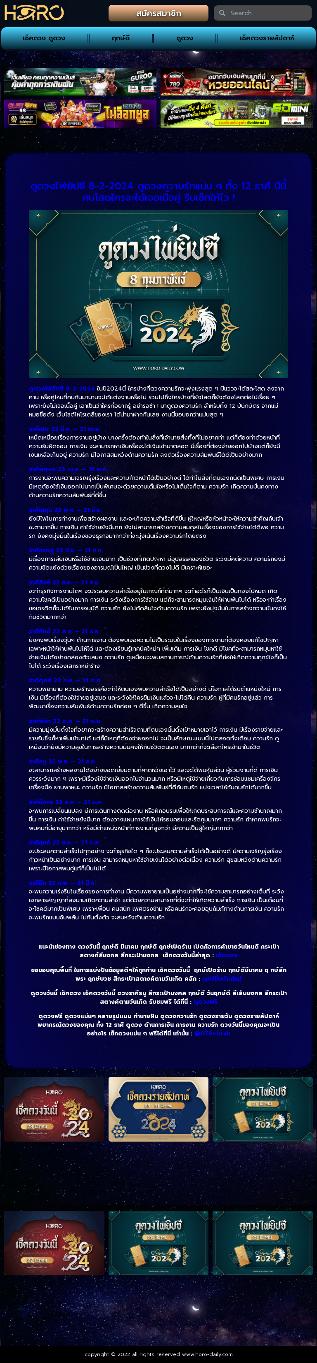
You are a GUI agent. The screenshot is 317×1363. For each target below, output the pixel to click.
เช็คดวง (226, 955)
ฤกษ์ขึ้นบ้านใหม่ (221, 979)
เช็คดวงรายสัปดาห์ (267, 38)
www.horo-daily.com (207, 1354)
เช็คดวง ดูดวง (44, 38)
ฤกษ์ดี (121, 38)
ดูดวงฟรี (206, 1002)
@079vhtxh (212, 1033)
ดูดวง (184, 38)
